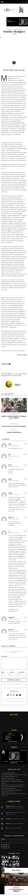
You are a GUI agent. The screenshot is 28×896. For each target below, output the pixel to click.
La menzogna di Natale (7, 778)
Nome (2, 672)
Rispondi (25, 444)
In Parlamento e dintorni (16, 890)
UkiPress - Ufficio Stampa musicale (11, 779)
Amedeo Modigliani (6, 373)
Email (11, 672)
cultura (20, 373)
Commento (4, 656)
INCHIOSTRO (16, 887)
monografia (4, 375)
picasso (10, 375)
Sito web (21, 672)
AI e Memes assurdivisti (18, 819)
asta (16, 373)
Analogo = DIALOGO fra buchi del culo (11, 790)
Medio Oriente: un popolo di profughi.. (14, 425)
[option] (14, 51)
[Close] (4, 868)
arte (13, 373)
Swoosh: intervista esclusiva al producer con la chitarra (14, 417)
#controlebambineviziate (8, 772)
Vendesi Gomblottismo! (14, 431)
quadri (19, 375)
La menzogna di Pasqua (7, 791)
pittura (15, 375)
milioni (24, 373)
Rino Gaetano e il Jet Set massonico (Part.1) (13, 785)
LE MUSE (9, 29)
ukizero (14, 34)
